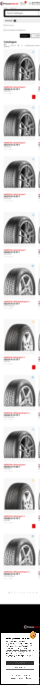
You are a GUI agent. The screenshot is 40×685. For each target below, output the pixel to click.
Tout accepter (20, 663)
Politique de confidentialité (20, 675)
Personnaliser (20, 667)
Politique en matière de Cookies (20, 678)
